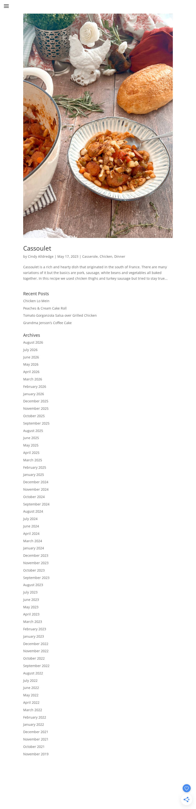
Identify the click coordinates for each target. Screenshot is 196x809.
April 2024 (31, 533)
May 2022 (30, 695)
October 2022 (34, 658)
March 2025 (32, 460)
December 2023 (35, 555)
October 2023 (34, 570)
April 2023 (31, 614)
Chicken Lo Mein (36, 301)
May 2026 (30, 364)
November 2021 (36, 739)
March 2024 (32, 541)
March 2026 (32, 379)
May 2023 (30, 607)
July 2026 (30, 349)
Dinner (119, 256)
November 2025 (36, 408)
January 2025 (33, 474)
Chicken (106, 256)
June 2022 (31, 687)
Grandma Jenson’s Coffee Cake (47, 322)
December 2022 (35, 643)
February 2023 (34, 629)
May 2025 (30, 445)
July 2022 (30, 680)
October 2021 (34, 746)
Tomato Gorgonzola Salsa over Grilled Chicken (60, 315)
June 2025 (31, 438)
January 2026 (33, 394)
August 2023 (33, 585)
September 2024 (36, 504)
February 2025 (34, 467)
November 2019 (36, 754)
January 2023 (33, 636)
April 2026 (31, 371)
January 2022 (33, 724)
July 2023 (30, 592)
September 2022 (36, 665)
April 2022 (31, 702)
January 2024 (33, 548)
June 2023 (31, 599)
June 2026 (31, 357)
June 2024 (31, 526)
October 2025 (34, 416)
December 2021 (35, 732)
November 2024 (36, 489)
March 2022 (32, 710)
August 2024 (33, 511)
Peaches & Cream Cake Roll (45, 308)
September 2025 (36, 423)
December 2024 (35, 482)
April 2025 (31, 452)
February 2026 (34, 386)
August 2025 (33, 430)
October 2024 (34, 496)
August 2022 (33, 673)
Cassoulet (37, 248)
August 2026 (33, 342)
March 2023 (32, 621)
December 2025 (35, 401)
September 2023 (36, 577)
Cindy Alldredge (41, 256)
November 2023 (36, 563)
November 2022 (36, 651)
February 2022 (34, 717)
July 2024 (30, 518)
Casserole (90, 256)
